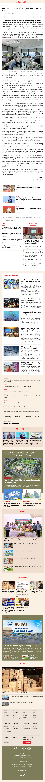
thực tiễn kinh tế (37, 217)
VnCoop (23, 511)
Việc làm (5, 740)
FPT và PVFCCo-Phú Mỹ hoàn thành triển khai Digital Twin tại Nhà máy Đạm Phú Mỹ (11, 228)
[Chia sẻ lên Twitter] (37, 17)
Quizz (28, 455)
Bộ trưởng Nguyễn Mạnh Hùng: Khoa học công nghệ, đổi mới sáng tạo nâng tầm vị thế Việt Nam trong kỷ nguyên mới (28, 199)
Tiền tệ (14, 714)
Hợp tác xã (25, 725)
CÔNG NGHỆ (15, 723)
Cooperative (15, 423)
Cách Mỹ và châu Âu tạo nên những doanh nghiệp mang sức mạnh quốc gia (34, 251)
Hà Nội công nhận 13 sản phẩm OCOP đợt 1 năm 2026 (25, 543)
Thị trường (6, 725)
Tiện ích (34, 717)
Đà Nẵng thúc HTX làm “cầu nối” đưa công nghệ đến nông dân (11, 246)
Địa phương (6, 384)
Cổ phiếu (25, 714)
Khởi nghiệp (35, 725)
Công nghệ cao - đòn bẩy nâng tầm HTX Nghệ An (24, 558)
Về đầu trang (27, 742)
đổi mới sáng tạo (17, 217)
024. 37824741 (30, 737)
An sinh (24, 730)
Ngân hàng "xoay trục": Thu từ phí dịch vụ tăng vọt (21, 702)
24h (24, 712)
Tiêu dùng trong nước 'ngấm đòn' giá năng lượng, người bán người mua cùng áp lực (28, 188)
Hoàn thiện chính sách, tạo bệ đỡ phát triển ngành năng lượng (33, 264)
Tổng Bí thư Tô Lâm (10, 220)
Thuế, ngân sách (17, 717)
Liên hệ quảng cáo (27, 739)
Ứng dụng (15, 728)
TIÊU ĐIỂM (5, 710)
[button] (41, 656)
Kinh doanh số (16, 719)
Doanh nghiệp (7, 423)
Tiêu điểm (17, 185)
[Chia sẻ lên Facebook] (35, 17)
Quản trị (5, 730)
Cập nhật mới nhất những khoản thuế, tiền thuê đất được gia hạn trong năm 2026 (12, 505)
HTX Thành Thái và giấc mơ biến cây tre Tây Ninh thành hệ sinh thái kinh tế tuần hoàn (12, 240)
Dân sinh (5, 738)
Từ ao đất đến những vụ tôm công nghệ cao (23, 551)
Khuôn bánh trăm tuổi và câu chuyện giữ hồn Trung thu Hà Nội (18, 386)
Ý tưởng (34, 726)
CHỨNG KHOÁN (26, 710)
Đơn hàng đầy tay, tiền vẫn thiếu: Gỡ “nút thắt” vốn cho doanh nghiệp (8, 591)
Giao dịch (25, 715)
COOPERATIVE (26, 723)
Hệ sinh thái (35, 728)
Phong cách (6, 742)
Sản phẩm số (16, 726)
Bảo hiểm (15, 715)
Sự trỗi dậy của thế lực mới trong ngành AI (13, 402)
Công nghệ (5, 5)
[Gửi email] (40, 17)
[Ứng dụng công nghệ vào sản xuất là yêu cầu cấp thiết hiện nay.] (22, 40)
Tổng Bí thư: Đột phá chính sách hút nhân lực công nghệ (28, 208)
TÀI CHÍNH (15, 710)
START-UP (35, 723)
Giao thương (6, 728)
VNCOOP (15, 737)
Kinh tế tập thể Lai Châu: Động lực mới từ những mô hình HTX (27, 566)
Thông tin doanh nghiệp (7, 732)
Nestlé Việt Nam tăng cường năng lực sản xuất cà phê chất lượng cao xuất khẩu (11, 234)
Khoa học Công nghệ (27, 217)
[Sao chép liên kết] (42, 17)
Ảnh (11, 453)
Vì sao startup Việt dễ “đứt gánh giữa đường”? (14, 406)
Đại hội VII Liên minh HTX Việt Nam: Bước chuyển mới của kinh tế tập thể (26, 696)
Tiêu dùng (6, 726)
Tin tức (34, 712)
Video (19, 453)
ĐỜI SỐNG (6, 737)
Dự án (34, 714)
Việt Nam (5, 712)
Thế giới (5, 714)
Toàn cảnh (35, 715)
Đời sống (5, 389)
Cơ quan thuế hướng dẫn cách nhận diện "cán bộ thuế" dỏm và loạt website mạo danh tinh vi (22, 593)
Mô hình (24, 726)
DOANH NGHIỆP (7, 723)
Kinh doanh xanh (26, 728)
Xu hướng (15, 725)
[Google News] (30, 17)
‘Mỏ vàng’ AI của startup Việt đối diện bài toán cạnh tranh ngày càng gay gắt (21, 411)
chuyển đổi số (9, 217)
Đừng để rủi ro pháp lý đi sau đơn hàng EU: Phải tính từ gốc (22, 609)
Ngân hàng (15, 712)
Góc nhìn (25, 717)
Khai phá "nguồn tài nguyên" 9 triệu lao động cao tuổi (16, 391)
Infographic (6, 378)
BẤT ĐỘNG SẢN (36, 710)
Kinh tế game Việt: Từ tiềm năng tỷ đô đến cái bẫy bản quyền (33, 255)
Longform (18, 455)
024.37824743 (23, 771)
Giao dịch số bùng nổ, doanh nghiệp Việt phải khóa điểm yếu (36, 591)
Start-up (5, 400)
